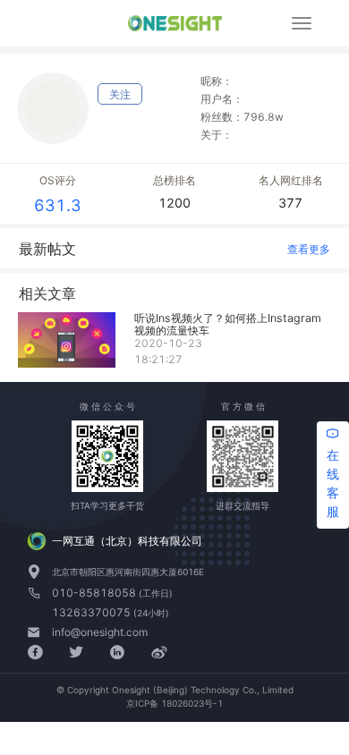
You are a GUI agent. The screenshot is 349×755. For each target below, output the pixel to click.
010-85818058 (95, 592)
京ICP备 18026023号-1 (174, 703)
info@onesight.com (100, 632)
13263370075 (92, 612)
